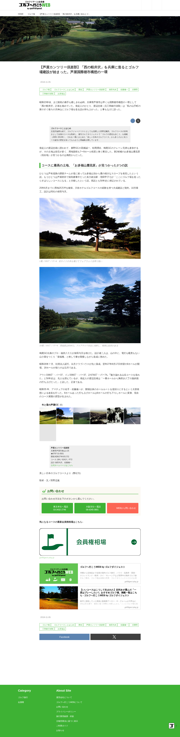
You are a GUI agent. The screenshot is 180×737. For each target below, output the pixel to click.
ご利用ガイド (62, 726)
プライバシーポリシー (66, 711)
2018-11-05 (45, 82)
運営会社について (64, 697)
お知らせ (60, 730)
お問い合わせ (62, 707)
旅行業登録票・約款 (65, 716)
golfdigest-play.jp (46, 557)
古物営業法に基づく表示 (67, 721)
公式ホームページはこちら (62, 465)
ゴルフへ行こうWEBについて (69, 702)
